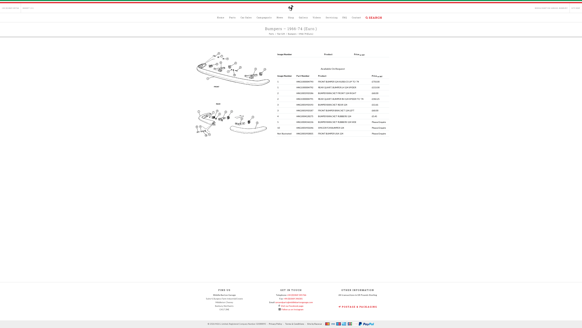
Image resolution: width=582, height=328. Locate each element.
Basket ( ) (28, 8)
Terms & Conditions (294, 324)
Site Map (576, 8)
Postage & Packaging (359, 306)
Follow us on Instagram (292, 309)
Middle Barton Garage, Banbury (551, 8)
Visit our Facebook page (291, 306)
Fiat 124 (281, 33)
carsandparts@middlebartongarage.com (294, 302)
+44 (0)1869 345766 (10, 8)
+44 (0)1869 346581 (293, 298)
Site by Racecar (314, 324)
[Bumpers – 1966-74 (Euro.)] (233, 95)
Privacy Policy (275, 324)
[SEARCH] (367, 17)
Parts (271, 33)
